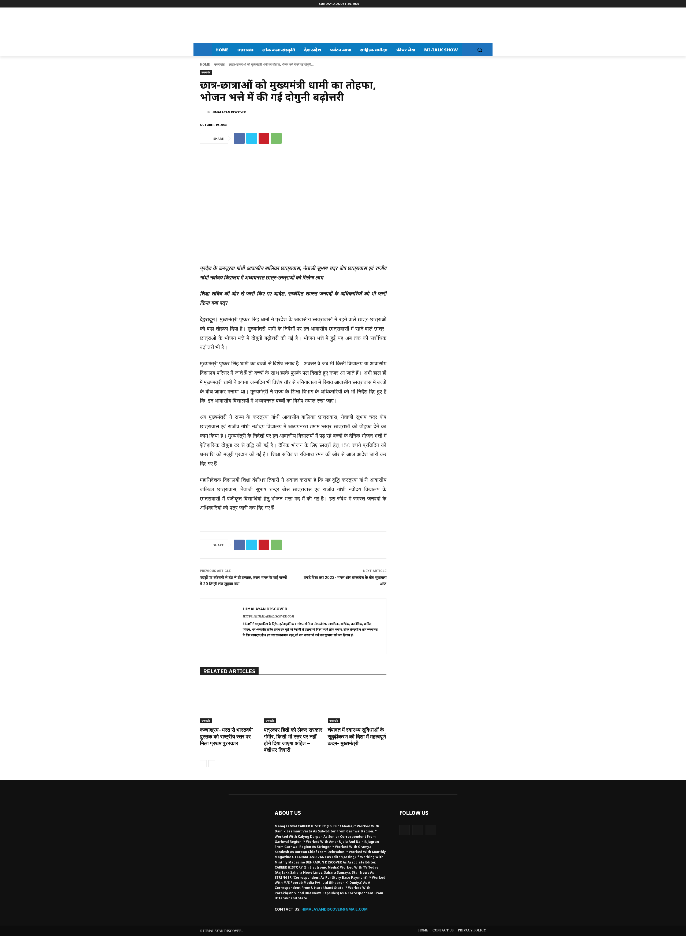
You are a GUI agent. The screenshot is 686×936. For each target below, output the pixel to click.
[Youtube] (431, 830)
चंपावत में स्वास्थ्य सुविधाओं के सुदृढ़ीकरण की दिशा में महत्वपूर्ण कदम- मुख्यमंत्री (357, 736)
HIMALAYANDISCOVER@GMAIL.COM (334, 909)
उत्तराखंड (219, 64)
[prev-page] (203, 763)
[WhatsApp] (276, 138)
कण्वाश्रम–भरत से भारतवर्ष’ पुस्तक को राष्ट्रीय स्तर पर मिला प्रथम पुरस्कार (226, 736)
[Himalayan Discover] (216, 25)
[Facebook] (239, 138)
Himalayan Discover (228, 112)
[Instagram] (417, 830)
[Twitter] (251, 138)
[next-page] (211, 763)
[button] (479, 49)
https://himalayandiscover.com (268, 616)
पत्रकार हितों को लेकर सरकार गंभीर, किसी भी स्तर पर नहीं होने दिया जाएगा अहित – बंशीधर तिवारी (293, 739)
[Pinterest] (264, 138)
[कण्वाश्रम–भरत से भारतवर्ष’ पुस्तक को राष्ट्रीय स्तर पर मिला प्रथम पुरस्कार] (229, 702)
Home (205, 64)
